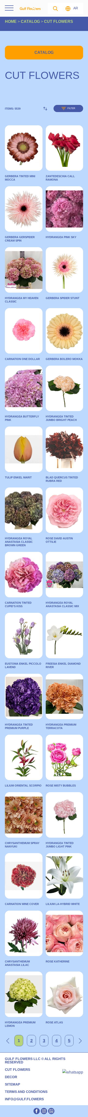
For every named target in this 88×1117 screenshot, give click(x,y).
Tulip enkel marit (18, 477)
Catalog (44, 52)
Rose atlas (54, 1022)
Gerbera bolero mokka (64, 359)
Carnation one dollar (22, 359)
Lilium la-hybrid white (63, 903)
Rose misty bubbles (61, 785)
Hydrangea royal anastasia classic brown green (19, 542)
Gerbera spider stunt (62, 298)
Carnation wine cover (22, 903)
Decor (11, 1077)
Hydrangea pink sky (61, 237)
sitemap (12, 1084)
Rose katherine (57, 961)
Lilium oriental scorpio (23, 785)
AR (75, 8)
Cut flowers (17, 1069)
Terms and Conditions (26, 1091)
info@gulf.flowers (24, 1099)
